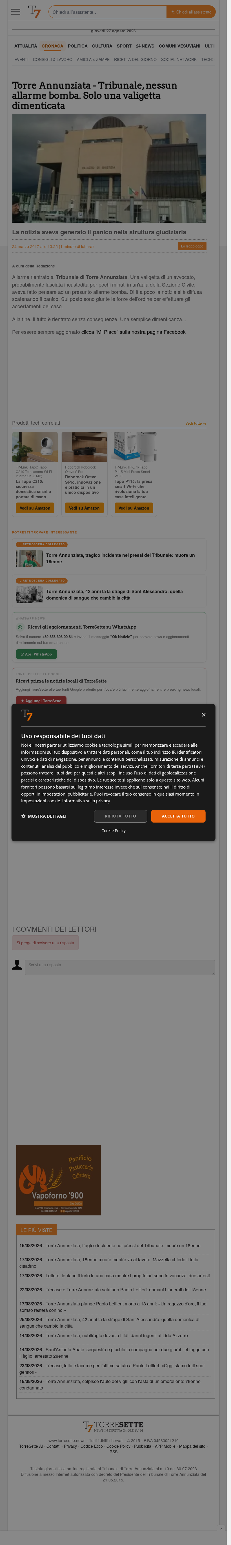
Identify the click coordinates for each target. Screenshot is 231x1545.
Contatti (53, 1446)
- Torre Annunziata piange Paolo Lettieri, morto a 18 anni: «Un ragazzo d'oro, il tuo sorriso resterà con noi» (112, 1306)
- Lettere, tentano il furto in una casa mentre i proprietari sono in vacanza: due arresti (114, 1275)
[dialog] (113, 772)
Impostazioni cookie (40, 800)
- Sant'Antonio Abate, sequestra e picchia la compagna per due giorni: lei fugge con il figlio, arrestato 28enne (114, 1352)
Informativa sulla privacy (86, 800)
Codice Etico (92, 1446)
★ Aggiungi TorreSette (41, 700)
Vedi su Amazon (35, 508)
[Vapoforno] (58, 1180)
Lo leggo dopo (192, 246)
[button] (43, 816)
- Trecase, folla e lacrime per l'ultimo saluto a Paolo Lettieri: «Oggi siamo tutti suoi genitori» (112, 1368)
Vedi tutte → (195, 423)
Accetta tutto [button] (178, 816)
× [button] (203, 715)
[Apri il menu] (15, 11)
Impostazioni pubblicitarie (66, 794)
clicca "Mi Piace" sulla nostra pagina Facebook (133, 331)
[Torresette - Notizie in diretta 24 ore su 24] (113, 1426)
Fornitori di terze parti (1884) (176, 766)
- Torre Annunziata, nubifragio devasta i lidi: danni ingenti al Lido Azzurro (103, 1335)
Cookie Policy (118, 1446)
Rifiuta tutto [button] (120, 816)
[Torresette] (34, 11)
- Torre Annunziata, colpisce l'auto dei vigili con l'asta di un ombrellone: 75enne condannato (110, 1384)
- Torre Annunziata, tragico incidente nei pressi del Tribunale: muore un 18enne (110, 1245)
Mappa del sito (192, 1446)
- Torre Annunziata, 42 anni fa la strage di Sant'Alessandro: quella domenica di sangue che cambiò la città (109, 1322)
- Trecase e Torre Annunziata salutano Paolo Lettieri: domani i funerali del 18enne (112, 1289)
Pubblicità (142, 1446)
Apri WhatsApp (38, 654)
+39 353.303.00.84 (57, 636)
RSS (113, 1451)
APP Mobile (165, 1446)
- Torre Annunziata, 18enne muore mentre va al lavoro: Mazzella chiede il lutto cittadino (108, 1262)
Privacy (70, 1446)
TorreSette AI (31, 1446)
